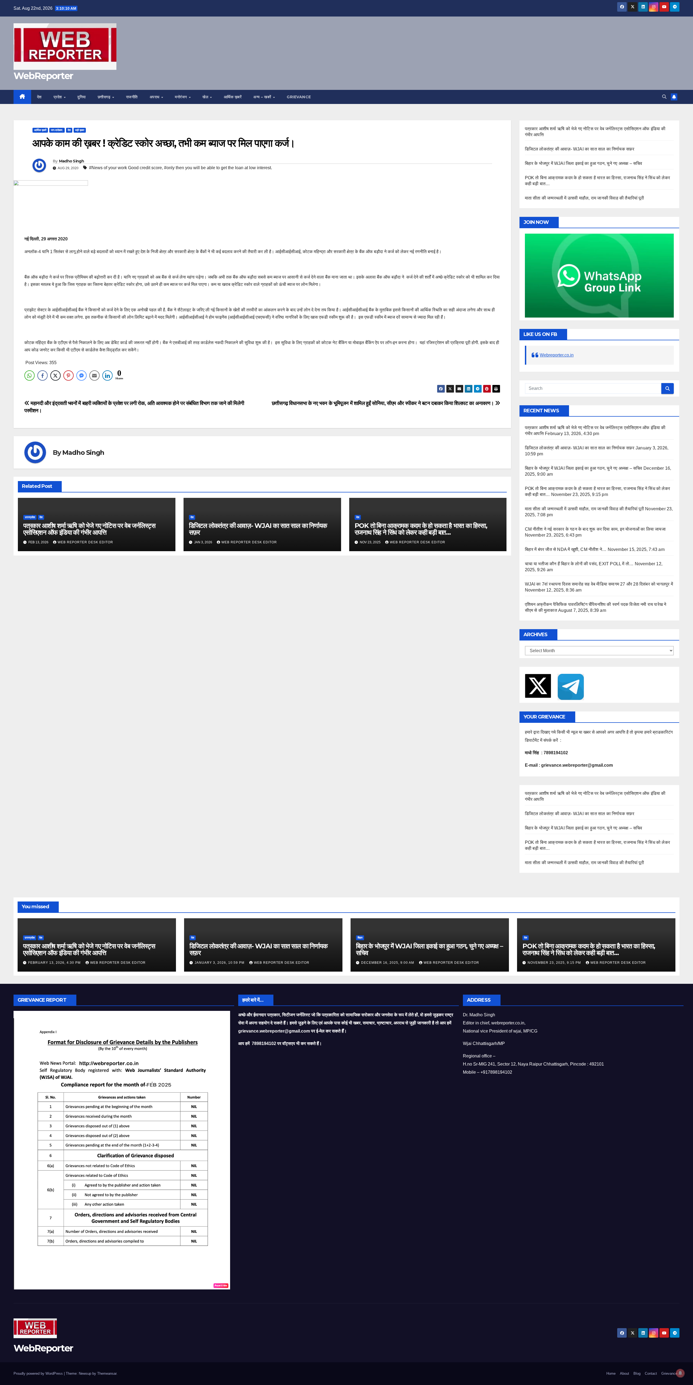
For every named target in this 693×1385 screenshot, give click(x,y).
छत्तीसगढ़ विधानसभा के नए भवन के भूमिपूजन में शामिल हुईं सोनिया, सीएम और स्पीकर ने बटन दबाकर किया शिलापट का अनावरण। (383, 403)
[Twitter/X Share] (55, 375)
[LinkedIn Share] (107, 375)
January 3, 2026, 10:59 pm (220, 963)
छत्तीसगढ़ (105, 96)
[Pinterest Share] (68, 375)
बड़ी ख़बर (79, 130)
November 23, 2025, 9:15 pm (555, 963)
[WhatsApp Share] (29, 375)
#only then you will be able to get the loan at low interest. (218, 167)
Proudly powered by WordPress (39, 1373)
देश (39, 96)
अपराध (155, 96)
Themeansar (106, 1373)
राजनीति (132, 96)
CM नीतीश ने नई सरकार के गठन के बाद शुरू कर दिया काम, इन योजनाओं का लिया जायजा (595, 529)
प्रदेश (58, 96)
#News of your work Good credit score (125, 167)
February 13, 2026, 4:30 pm (55, 963)
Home (611, 1373)
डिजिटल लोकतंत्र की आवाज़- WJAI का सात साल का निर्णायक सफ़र (258, 529)
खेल (206, 96)
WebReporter (43, 75)
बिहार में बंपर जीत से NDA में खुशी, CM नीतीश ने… (566, 549)
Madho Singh (71, 161)
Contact (651, 1373)
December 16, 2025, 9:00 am (388, 963)
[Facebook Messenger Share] (81, 375)
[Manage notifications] (680, 1373)
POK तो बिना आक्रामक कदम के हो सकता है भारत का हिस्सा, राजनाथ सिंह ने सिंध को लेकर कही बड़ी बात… (421, 529)
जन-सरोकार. (57, 130)
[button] (664, 96)
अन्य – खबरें (262, 96)
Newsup (85, 1373)
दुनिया (81, 96)
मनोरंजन (181, 96)
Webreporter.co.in (557, 355)
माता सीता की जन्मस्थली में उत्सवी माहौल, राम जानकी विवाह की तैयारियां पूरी (584, 198)
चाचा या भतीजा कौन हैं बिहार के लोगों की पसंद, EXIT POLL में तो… (579, 563)
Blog (636, 1373)
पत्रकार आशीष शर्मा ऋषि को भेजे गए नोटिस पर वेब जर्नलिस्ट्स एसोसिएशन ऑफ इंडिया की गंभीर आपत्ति (89, 529)
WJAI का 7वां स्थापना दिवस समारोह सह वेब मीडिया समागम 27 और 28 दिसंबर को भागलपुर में (599, 584)
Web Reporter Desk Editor (85, 542)
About (624, 1373)
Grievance (299, 96)
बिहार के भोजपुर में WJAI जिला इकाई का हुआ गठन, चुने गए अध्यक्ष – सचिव (583, 163)
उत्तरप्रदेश (30, 517)
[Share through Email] (94, 375)
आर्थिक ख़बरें (233, 96)
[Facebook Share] (42, 375)
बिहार (360, 937)
